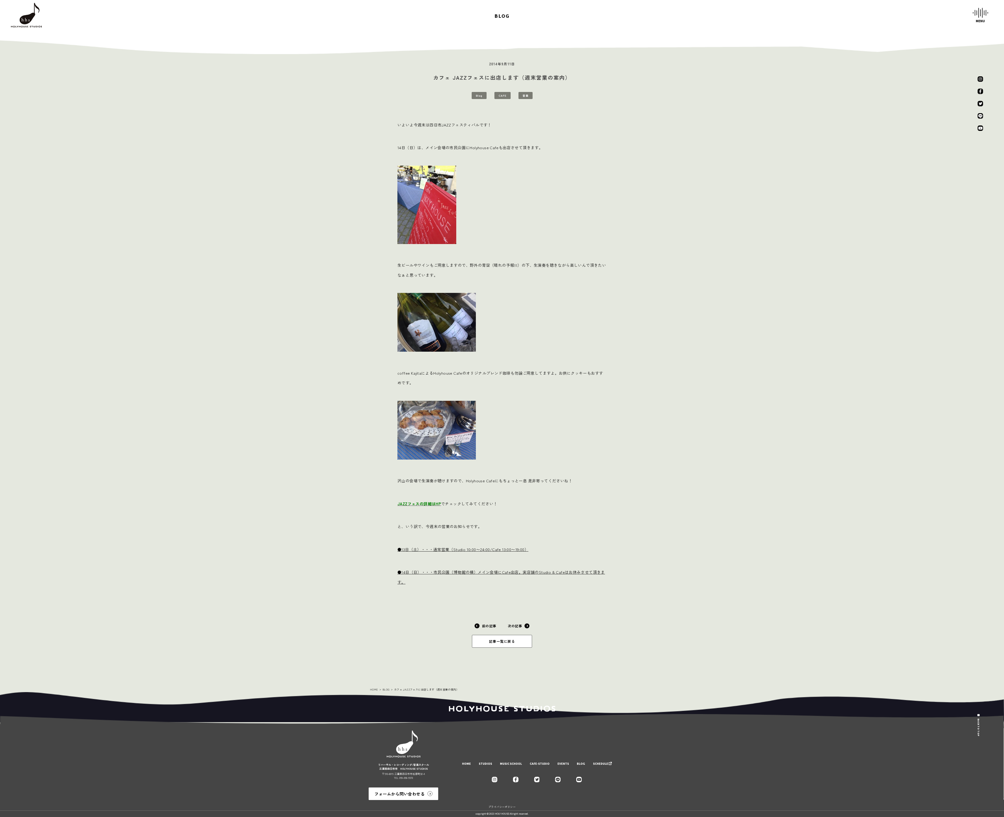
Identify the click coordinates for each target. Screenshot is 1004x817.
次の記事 (515, 625)
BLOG (386, 689)
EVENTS (563, 764)
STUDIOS (485, 764)
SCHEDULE (600, 764)
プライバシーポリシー (502, 807)
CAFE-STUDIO (540, 764)
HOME (374, 689)
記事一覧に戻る (502, 641)
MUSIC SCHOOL (511, 764)
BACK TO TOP (978, 727)
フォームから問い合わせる (399, 794)
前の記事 (489, 625)
